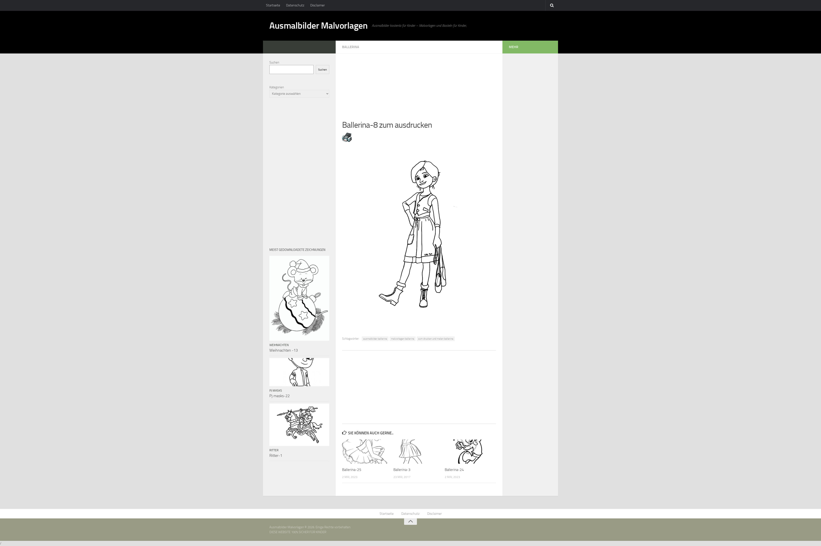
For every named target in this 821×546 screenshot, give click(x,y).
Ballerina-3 (401, 470)
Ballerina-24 (454, 470)
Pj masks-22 (279, 396)
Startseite (273, 5)
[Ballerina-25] (367, 451)
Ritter (274, 450)
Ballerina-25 (351, 470)
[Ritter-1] (299, 425)
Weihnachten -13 (283, 350)
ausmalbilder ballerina (375, 338)
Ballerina (350, 47)
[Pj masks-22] (299, 372)
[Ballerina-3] (418, 451)
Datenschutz (295, 5)
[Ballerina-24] (470, 451)
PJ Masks (275, 390)
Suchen (274, 62)
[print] (347, 140)
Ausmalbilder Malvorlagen (318, 25)
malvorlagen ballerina (402, 338)
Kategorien (276, 87)
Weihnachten (279, 345)
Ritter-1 (275, 455)
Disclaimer (317, 5)
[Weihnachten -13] (299, 298)
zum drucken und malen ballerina (435, 338)
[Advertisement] (419, 83)
